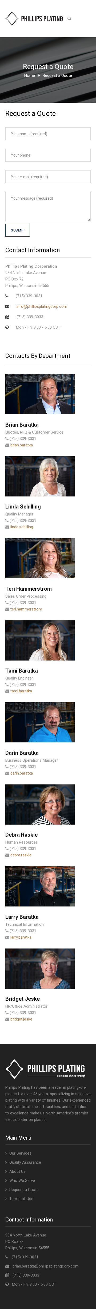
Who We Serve (22, 1180)
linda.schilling (21, 527)
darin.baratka (21, 773)
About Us (17, 1171)
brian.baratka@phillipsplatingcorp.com (46, 1266)
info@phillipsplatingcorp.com (42, 306)
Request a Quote (24, 1189)
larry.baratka (20, 937)
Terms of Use (21, 1198)
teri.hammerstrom (26, 609)
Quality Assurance (25, 1162)
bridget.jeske (21, 1019)
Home (29, 75)
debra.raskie (20, 855)
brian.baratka (21, 445)
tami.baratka (21, 691)
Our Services (20, 1153)
